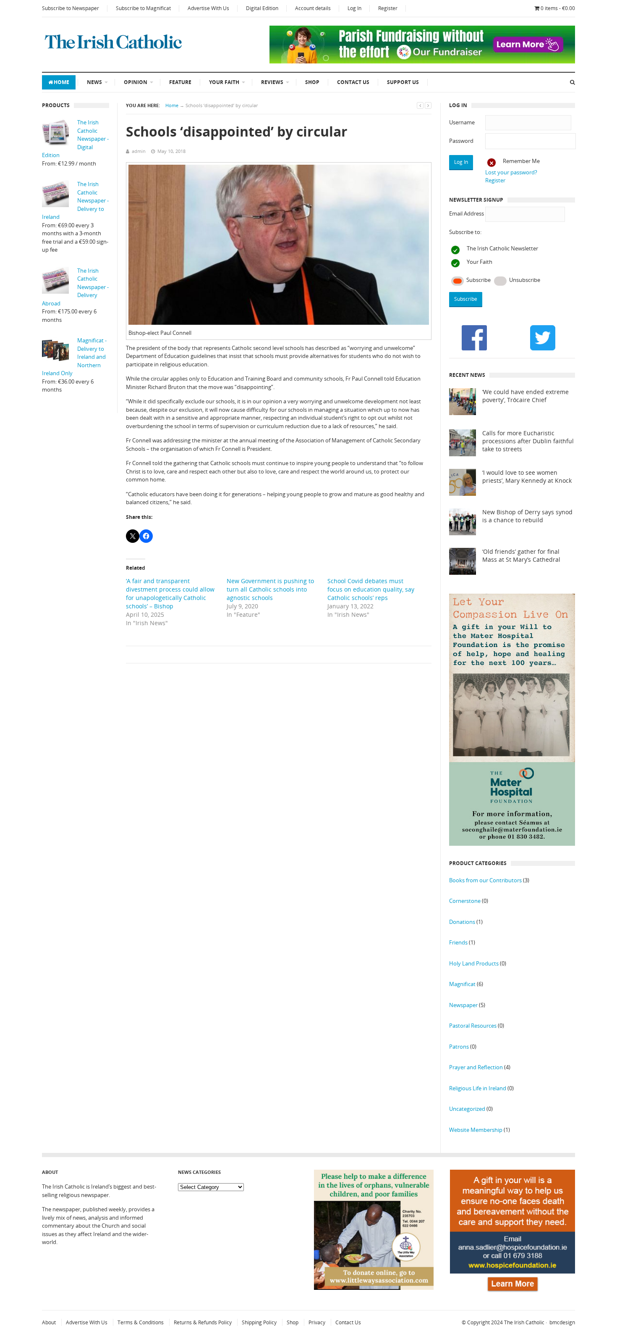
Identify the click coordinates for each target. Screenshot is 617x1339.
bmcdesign (562, 1322)
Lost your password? (511, 172)
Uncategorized (467, 1109)
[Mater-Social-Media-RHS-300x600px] (512, 843)
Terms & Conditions (141, 1322)
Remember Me (521, 161)
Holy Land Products (474, 963)
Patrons (459, 1046)
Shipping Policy (259, 1322)
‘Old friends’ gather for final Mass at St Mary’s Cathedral (521, 555)
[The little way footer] (374, 1288)
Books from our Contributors (485, 880)
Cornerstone (465, 901)
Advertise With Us (208, 8)
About (49, 1322)
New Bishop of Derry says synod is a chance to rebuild (527, 516)
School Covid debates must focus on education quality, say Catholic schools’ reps (370, 589)
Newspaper (463, 1005)
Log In (354, 8)
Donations (462, 922)
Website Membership (475, 1130)
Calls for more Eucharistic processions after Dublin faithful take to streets (528, 441)
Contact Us (353, 82)
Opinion (135, 82)
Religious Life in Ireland (477, 1088)
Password (461, 141)
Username (462, 122)
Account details (313, 8)
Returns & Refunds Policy (203, 1322)
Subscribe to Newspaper (70, 8)
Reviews (272, 82)
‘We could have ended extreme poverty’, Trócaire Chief (525, 396)
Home (61, 82)
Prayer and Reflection (476, 1067)
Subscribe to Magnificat (143, 8)
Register (387, 8)
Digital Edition (262, 8)
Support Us (403, 82)
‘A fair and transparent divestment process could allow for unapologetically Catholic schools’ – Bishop (170, 593)
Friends (458, 942)
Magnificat (462, 984)
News (94, 82)
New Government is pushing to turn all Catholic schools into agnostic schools (270, 589)
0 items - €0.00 (558, 8)
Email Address (466, 213)
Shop (312, 82)
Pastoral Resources (473, 1025)
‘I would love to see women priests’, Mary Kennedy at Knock (527, 476)
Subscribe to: (465, 232)
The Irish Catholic (524, 1322)
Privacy (316, 1322)
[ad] (422, 61)
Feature (180, 82)
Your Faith (224, 82)
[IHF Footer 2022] (512, 1293)
